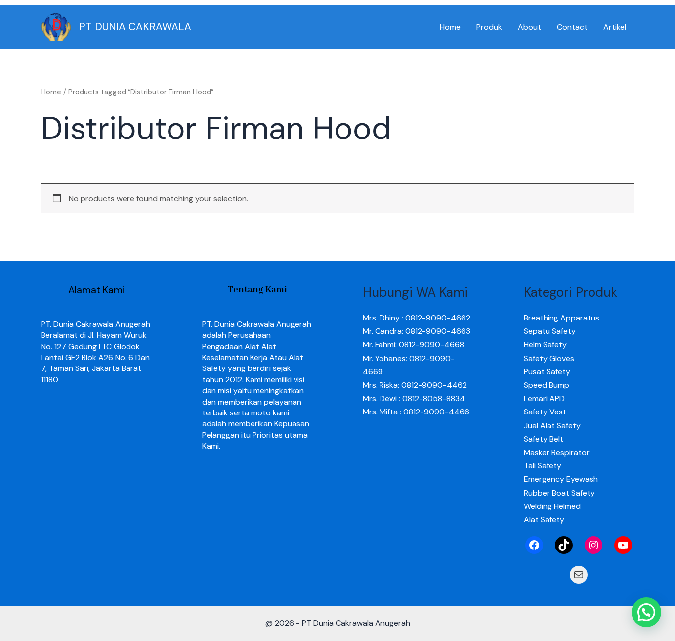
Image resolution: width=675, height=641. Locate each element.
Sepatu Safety (550, 331)
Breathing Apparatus (561, 318)
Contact (572, 27)
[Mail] (579, 575)
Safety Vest (545, 412)
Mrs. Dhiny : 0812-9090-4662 (416, 318)
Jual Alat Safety (552, 425)
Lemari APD (544, 398)
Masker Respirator (557, 452)
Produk (489, 27)
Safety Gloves (549, 358)
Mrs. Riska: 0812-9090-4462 (415, 385)
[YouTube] (623, 545)
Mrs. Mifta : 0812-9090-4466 (416, 412)
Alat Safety (544, 519)
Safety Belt (543, 439)
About (529, 27)
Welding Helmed (552, 506)
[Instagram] (593, 545)
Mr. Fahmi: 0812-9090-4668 (413, 344)
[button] (646, 612)
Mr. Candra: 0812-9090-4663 (416, 331)
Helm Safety (545, 344)
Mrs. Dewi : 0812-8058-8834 (414, 398)
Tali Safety (542, 465)
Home (450, 27)
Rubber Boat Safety (559, 493)
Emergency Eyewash (561, 479)
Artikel (614, 27)
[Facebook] (534, 545)
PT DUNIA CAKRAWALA (135, 27)
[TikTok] (564, 545)
